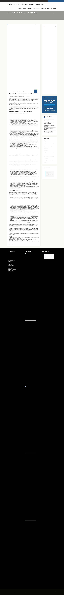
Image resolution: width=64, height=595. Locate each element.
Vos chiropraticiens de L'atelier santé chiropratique (17, 96)
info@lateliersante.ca (11, 265)
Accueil (19, 8)
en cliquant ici (50, 108)
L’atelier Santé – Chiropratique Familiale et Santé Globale (49, 256)
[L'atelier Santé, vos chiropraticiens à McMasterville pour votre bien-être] (25, 4)
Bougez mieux (11, 91)
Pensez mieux (25, 91)
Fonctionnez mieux (16, 91)
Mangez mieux (21, 91)
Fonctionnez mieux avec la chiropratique (48, 147)
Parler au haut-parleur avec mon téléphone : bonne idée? (48, 123)
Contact (54, 8)
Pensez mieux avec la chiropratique (49, 156)
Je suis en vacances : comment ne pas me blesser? (49, 126)
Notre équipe (29, 8)
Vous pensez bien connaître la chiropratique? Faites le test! (48, 132)
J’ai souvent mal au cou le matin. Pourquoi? (49, 129)
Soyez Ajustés (46, 158)
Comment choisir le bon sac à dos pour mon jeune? (49, 120)
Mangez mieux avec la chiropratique (49, 152)
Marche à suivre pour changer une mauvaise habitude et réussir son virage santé (23, 94)
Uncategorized (46, 162)
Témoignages (43, 8)
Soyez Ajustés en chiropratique (48, 160)
